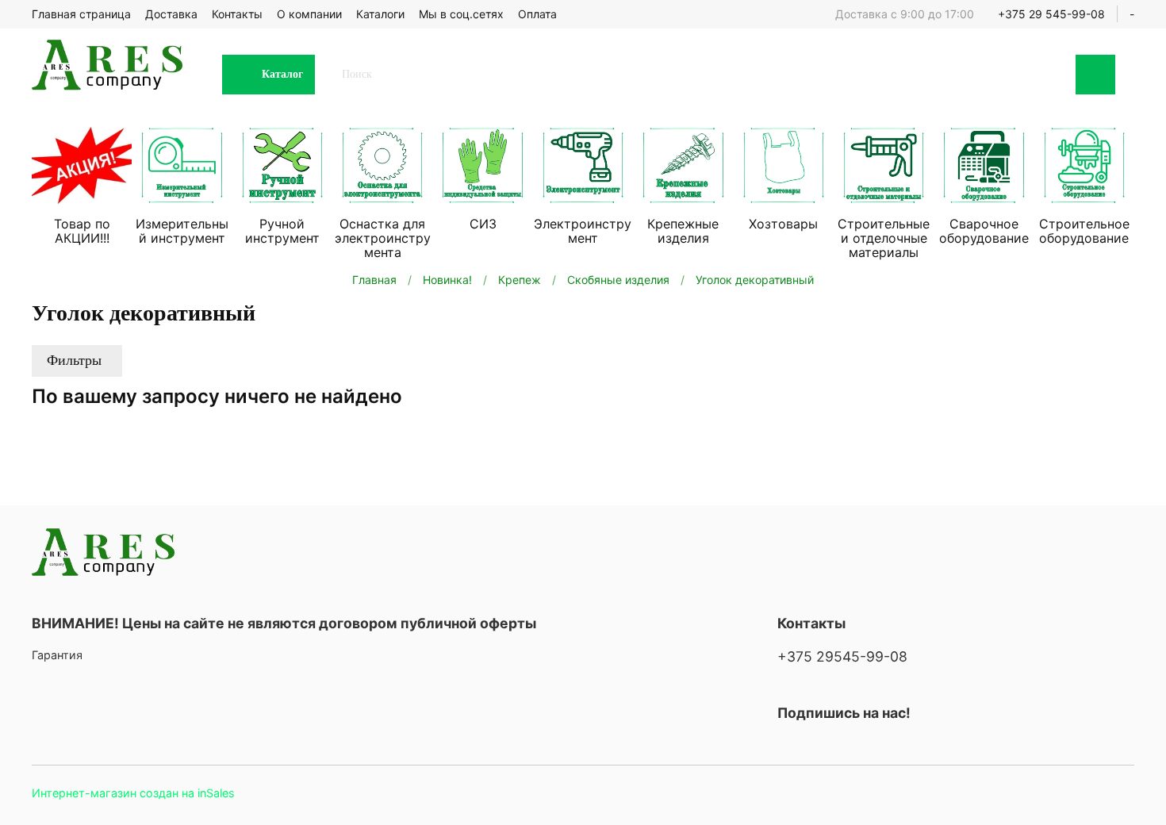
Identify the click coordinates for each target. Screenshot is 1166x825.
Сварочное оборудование (984, 231)
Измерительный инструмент (182, 231)
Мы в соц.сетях (461, 14)
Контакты (237, 14)
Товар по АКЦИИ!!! (82, 231)
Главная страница (81, 14)
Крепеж (519, 279)
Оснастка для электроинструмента (383, 238)
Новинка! (447, 279)
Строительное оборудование (1084, 231)
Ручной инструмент (282, 231)
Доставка (171, 14)
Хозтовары (783, 224)
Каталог (282, 74)
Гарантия (57, 655)
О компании (309, 14)
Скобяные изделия (618, 279)
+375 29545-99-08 (842, 656)
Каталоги (380, 14)
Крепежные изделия (683, 231)
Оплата (537, 14)
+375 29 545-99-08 (1051, 14)
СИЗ (483, 224)
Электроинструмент (582, 231)
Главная (374, 279)
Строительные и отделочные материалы (884, 238)
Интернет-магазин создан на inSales (133, 793)
